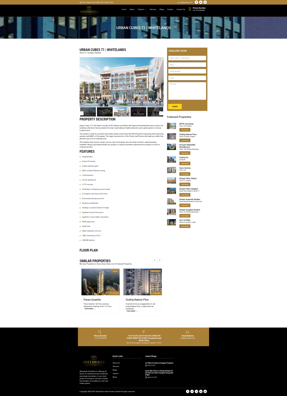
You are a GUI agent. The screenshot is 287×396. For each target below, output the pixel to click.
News (115, 377)
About (132, 9)
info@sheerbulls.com (186, 2)
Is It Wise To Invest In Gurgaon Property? (159, 363)
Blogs (162, 9)
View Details (185, 130)
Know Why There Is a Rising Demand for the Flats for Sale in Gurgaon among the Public (159, 373)
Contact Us (181, 9)
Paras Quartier (92, 299)
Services (153, 9)
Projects (141, 9)
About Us (116, 363)
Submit (175, 106)
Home (124, 9)
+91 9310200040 (199, 10)
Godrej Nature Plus (137, 299)
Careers (170, 9)
